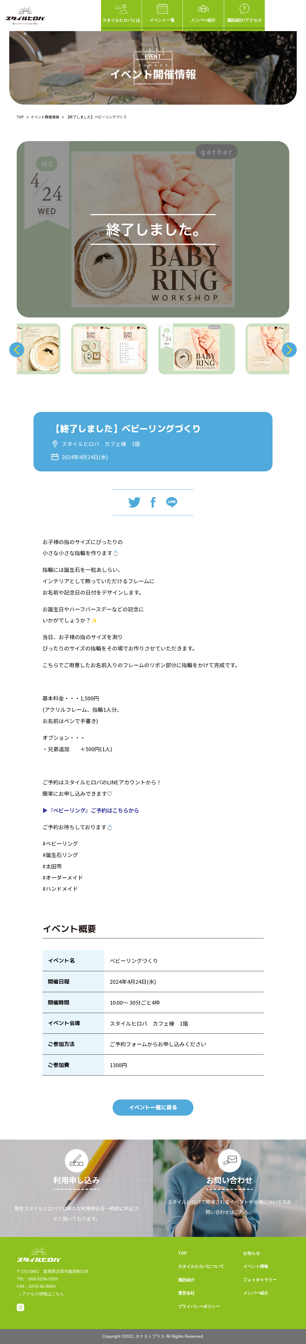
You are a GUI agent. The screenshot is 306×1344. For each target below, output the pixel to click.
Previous (16, 349)
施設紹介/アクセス (244, 20)
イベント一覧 (162, 20)
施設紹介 (186, 1279)
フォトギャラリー (260, 1279)
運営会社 (186, 1292)
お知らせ (251, 1253)
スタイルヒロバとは (121, 20)
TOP (20, 116)
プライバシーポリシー (199, 1306)
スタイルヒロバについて (201, 1266)
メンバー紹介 (203, 20)
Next (289, 349)
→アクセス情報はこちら (41, 1293)
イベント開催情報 (44, 116)
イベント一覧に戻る (153, 1107)
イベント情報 (255, 1266)
